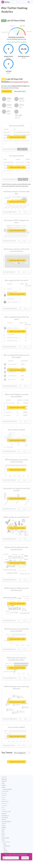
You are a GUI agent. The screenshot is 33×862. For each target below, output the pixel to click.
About (3, 830)
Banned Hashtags (7, 789)
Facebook (6, 852)
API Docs (4, 819)
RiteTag (4, 785)
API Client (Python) (6, 821)
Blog (4, 844)
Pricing (3, 825)
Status (3, 834)
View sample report (19, 91)
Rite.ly (3, 783)
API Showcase (5, 815)
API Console (5, 817)
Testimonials (6, 846)
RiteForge (4, 779)
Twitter (5, 850)
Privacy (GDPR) (5, 838)
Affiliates (4, 827)
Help (3, 832)
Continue (25, 858)
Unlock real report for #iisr (17, 137)
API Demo (4, 813)
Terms (3, 840)
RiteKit (3, 787)
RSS (4, 848)
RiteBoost (4, 781)
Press (3, 836)
